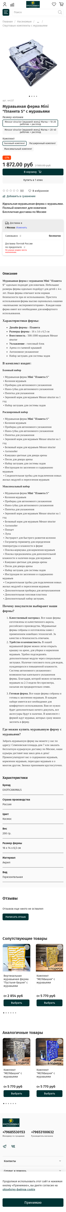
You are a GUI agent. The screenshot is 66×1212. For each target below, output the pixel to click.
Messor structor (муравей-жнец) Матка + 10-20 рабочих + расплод (30, 123)
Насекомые (24, 21)
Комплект (9, 138)
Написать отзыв (15, 916)
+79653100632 (42, 1132)
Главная (8, 21)
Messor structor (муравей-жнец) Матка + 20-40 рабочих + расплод (30, 131)
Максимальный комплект (18, 148)
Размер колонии (13, 117)
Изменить (21, 227)
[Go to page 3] (8, 1012)
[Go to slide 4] (36, 96)
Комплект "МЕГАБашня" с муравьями (46, 979)
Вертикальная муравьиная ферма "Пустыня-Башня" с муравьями (16, 981)
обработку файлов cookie (19, 1189)
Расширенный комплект (42, 143)
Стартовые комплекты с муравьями (25, 25)
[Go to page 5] (13, 1012)
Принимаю (33, 1203)
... (38, 21)
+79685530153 (14, 1132)
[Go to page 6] (15, 1012)
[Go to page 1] (3, 1012)
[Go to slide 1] (29, 96)
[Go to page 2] (6, 1012)
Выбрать (16, 1002)
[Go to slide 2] (31, 96)
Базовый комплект (14, 143)
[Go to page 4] (10, 1012)
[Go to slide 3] (34, 96)
